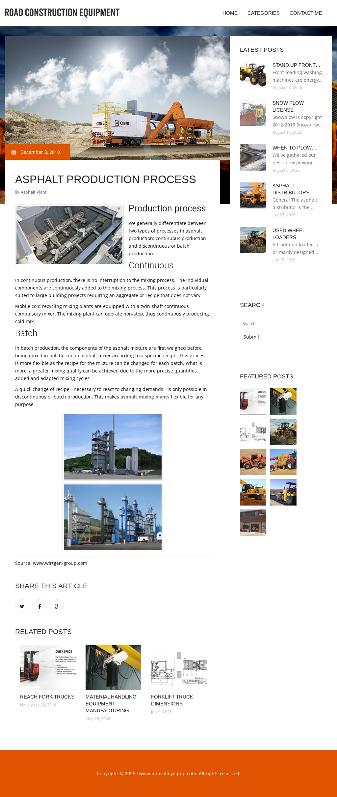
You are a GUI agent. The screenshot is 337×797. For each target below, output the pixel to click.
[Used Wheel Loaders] (283, 432)
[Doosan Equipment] (253, 462)
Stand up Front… (296, 65)
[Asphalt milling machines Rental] (283, 492)
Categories (263, 13)
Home (230, 13)
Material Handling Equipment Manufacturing (111, 703)
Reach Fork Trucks (47, 697)
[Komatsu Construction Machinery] (253, 492)
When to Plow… (294, 148)
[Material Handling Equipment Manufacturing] (113, 667)
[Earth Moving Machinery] (283, 462)
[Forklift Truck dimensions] (179, 667)
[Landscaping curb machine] (253, 522)
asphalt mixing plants (144, 397)
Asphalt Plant (34, 192)
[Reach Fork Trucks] (48, 667)
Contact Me (306, 13)
